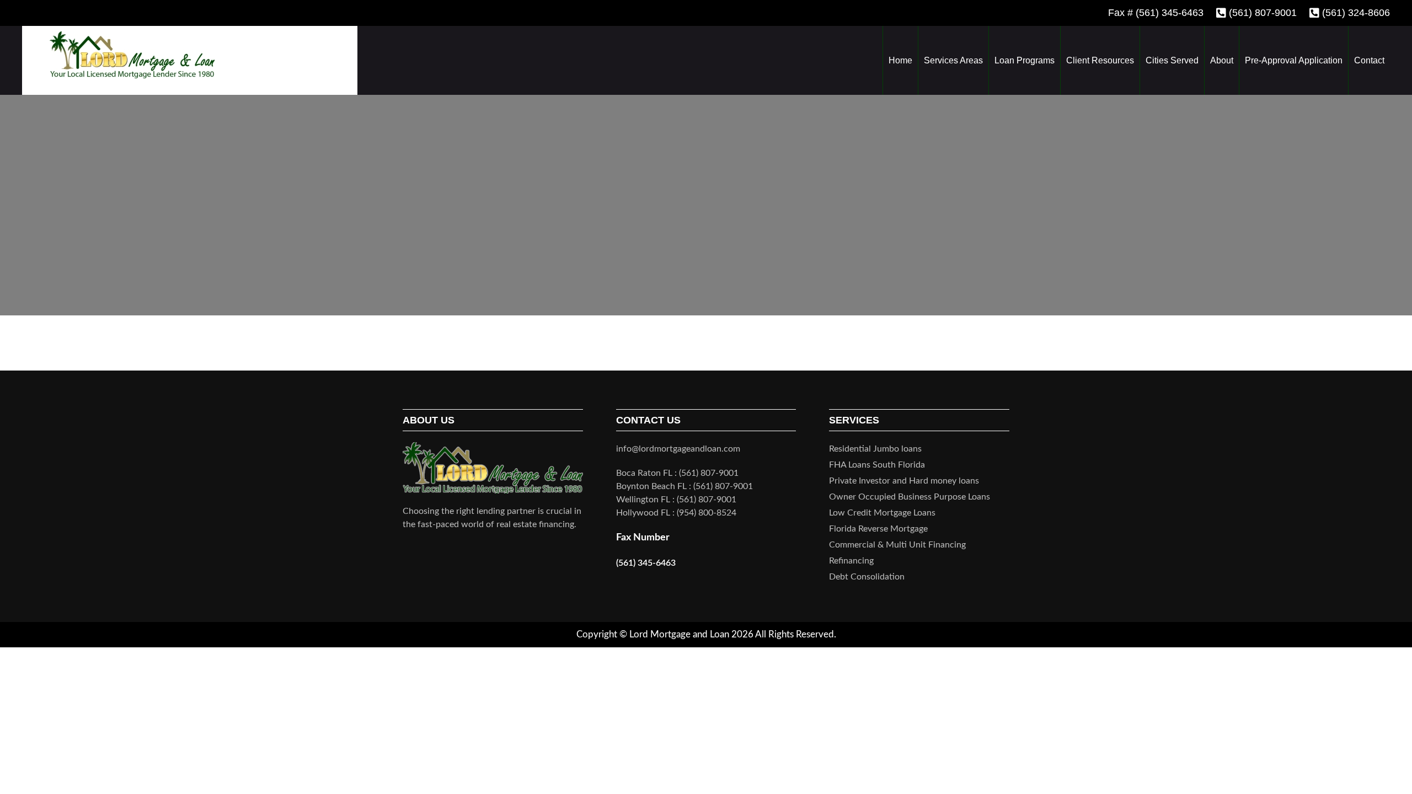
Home (900, 60)
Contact (1369, 60)
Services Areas (953, 60)
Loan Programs (1024, 60)
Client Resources (1100, 60)
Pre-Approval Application (1294, 60)
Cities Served (1172, 60)
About (1221, 60)
